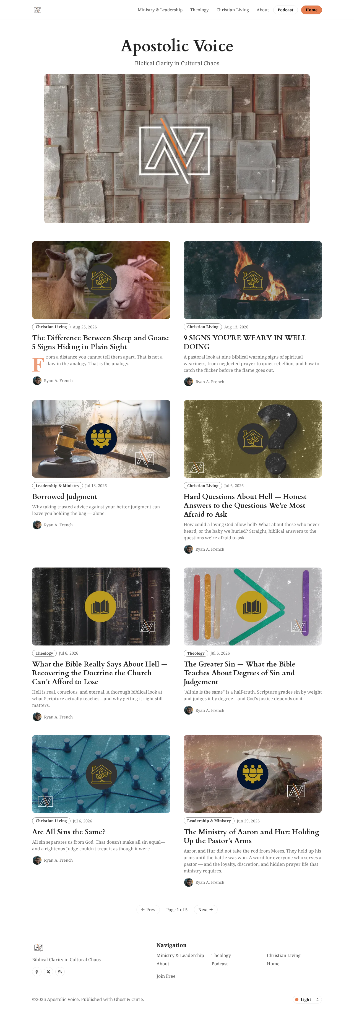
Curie (137, 999)
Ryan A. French (58, 380)
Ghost (120, 999)
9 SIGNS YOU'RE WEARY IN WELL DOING (245, 342)
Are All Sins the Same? (68, 832)
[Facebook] (36, 971)
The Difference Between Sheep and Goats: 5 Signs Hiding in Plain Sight (100, 342)
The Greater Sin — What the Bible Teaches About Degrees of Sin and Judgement (239, 673)
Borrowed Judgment (64, 496)
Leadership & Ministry (57, 485)
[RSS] (60, 971)
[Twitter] (48, 971)
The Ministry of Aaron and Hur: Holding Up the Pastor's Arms (251, 836)
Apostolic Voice (63, 999)
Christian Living (51, 326)
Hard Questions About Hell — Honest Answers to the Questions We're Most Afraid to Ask (245, 505)
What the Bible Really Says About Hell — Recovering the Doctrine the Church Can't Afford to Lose (100, 673)
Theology (44, 653)
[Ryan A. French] (37, 381)
